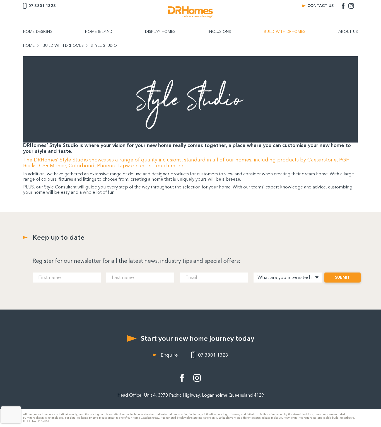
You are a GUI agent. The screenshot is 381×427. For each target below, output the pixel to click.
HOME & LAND (98, 32)
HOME (29, 45)
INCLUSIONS (219, 32)
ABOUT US (348, 32)
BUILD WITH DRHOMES (285, 32)
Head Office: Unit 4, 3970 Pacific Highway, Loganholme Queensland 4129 (190, 395)
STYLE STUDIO (104, 45)
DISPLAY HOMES (160, 32)
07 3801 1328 (42, 5)
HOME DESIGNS (37, 32)
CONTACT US (320, 5)
